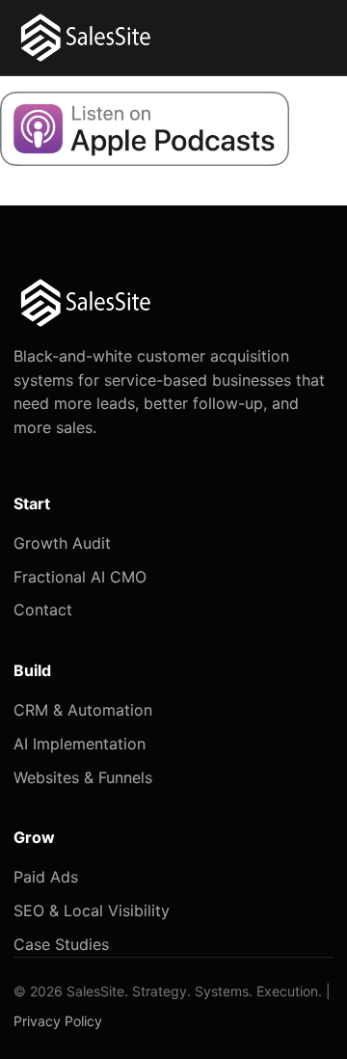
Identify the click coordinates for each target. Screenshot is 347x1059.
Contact (42, 609)
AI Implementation (79, 743)
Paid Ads (45, 876)
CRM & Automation (82, 710)
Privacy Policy (57, 1021)
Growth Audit (62, 543)
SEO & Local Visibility (91, 910)
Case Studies (61, 944)
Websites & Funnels (82, 777)
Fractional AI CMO (80, 576)
